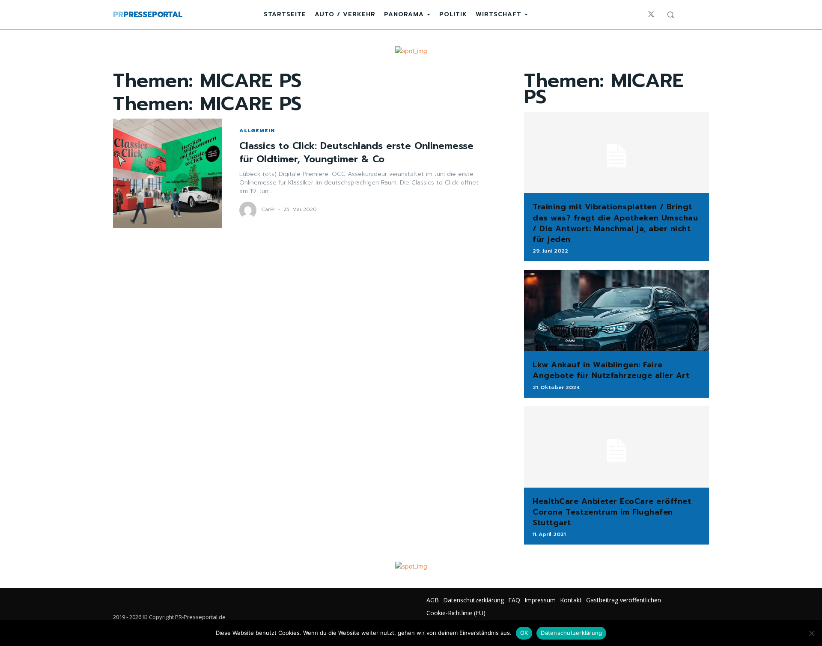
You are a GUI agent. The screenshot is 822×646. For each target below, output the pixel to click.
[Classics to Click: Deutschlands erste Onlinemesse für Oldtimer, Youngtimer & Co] (167, 173)
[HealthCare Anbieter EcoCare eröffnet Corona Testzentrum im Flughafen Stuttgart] (616, 447)
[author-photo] (249, 210)
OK (524, 632)
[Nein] (811, 633)
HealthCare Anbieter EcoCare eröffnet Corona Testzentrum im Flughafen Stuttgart (612, 512)
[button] (670, 14)
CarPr (268, 209)
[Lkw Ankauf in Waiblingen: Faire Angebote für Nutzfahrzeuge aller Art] (616, 310)
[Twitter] (651, 14)
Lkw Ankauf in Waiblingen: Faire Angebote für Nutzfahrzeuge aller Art (611, 370)
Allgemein (257, 130)
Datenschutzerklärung (571, 632)
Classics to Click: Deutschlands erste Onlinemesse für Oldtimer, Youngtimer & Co (356, 152)
